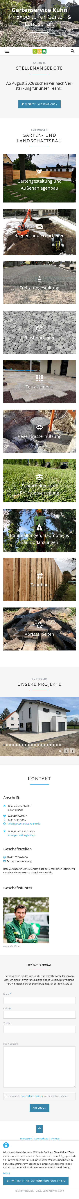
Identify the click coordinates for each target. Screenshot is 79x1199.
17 (54, 745)
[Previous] (66, 751)
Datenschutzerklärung (32, 1096)
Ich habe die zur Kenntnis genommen (38, 1096)
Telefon (7, 1023)
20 (60, 751)
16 (50, 745)
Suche (72, 51)
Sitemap (55, 1138)
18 (57, 745)
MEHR (6, 1173)
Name (7, 994)
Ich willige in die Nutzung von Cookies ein (35, 1181)
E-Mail (7, 1008)
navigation (7, 51)
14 (44, 745)
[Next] (72, 751)
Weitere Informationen (41, 104)
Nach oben (39, 1129)
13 (41, 745)
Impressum (25, 1138)
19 (60, 745)
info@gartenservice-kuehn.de (24, 823)
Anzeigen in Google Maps (21, 835)
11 (35, 745)
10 (32, 745)
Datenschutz (41, 1138)
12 (38, 745)
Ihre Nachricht (10, 1043)
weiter (41, 36)
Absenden (39, 1107)
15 (47, 745)
